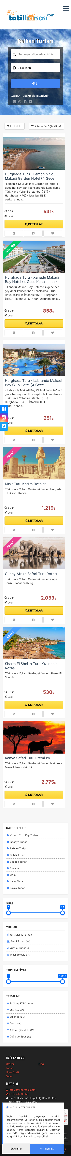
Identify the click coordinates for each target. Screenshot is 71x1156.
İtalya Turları (16, 881)
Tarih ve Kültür (21, 1003)
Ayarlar (17, 1148)
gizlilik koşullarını (20, 1136)
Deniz (15, 1023)
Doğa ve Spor (20, 1036)
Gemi (12, 874)
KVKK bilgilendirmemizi (26, 1133)
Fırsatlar (14, 868)
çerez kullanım (51, 1133)
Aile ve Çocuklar (21, 1030)
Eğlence (17, 1016)
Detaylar (35, 224)
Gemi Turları (20, 941)
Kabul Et (48, 1148)
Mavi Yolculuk (19, 954)
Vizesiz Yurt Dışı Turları (23, 835)
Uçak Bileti (12, 1072)
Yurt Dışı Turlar (21, 934)
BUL (35, 83)
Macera (16, 1010)
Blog (41, 1063)
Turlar (9, 1068)
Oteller (10, 1063)
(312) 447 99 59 (18, 1093)
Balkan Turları (18, 848)
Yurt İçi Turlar (19, 947)
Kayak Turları (17, 888)
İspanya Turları (18, 841)
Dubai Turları (17, 855)
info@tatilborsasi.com (22, 1089)
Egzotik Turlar (18, 861)
